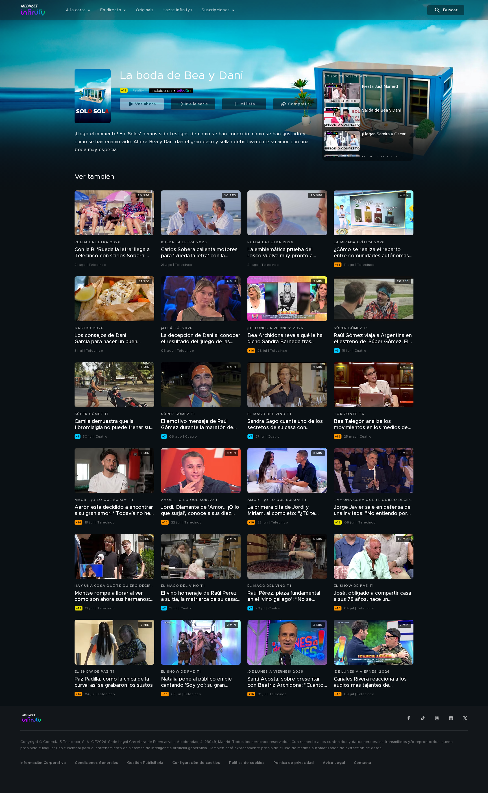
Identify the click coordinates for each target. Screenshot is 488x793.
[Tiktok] (422, 718)
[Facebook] (408, 718)
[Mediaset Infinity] (32, 10)
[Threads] (436, 718)
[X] (465, 718)
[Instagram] (451, 718)
